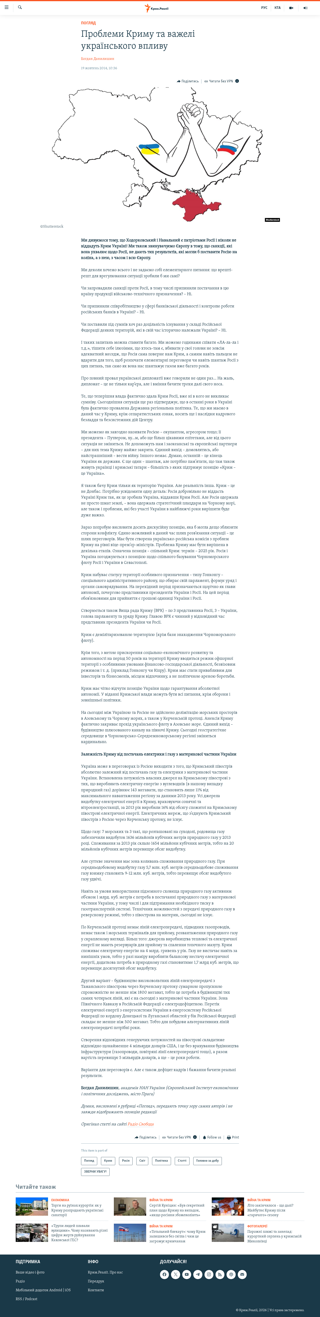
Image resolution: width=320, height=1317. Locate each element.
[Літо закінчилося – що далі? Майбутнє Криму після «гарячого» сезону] (228, 1206)
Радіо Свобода (140, 1124)
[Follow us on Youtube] (186, 1274)
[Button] (188, 81)
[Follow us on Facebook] (164, 1274)
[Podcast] (231, 1274)
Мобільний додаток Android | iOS (43, 1290)
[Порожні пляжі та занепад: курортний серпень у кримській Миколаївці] (228, 1233)
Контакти (96, 1290)
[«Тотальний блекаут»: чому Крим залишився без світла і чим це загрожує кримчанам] (130, 1233)
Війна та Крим (161, 1200)
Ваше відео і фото (30, 1272)
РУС (264, 8)
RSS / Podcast (26, 1299)
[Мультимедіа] (291, 8)
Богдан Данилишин (97, 59)
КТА (278, 8)
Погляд (88, 23)
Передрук (96, 1281)
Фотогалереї (257, 1226)
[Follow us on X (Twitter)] (175, 1274)
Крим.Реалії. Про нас (105, 1272)
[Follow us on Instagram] (209, 1274)
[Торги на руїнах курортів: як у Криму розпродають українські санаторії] (32, 1206)
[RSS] (220, 1274)
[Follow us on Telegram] (197, 1274)
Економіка (60, 1200)
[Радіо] (305, 8)
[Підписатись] (242, 1274)
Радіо (20, 1281)
